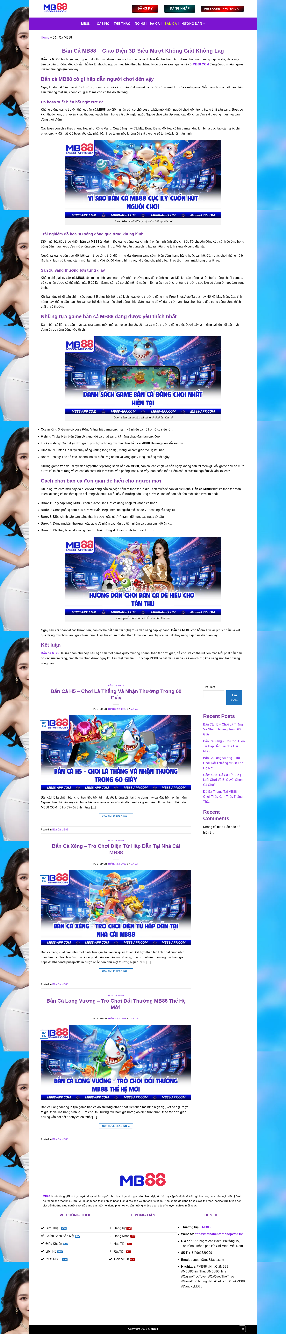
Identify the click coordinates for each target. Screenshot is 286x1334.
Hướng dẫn (192, 23)
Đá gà (155, 23)
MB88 (206, 1227)
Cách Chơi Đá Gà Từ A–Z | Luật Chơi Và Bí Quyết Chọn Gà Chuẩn (223, 779)
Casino (103, 23)
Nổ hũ (140, 23)
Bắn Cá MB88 (116, 685)
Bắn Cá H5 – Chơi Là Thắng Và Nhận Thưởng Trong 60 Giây (223, 729)
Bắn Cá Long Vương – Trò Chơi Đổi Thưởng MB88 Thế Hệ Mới (223, 763)
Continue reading (116, 816)
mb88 (85, 23)
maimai (135, 709)
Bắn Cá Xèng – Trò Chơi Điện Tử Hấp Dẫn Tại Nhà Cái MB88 (224, 746)
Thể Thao (122, 23)
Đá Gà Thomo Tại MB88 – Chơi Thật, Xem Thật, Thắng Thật (223, 796)
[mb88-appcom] (57, 9)
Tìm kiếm (209, 686)
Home (45, 37)
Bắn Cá (170, 23)
